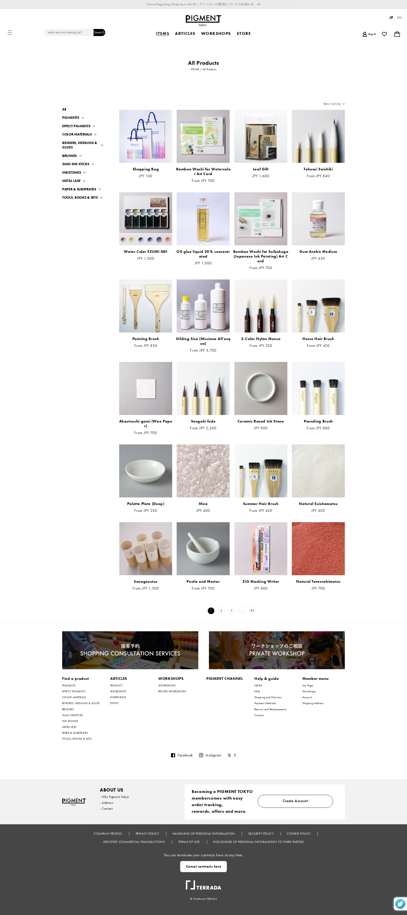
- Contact (106, 808)
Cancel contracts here (203, 866)
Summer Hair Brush (261, 503)
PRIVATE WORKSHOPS (172, 691)
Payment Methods (265, 703)
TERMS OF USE (189, 842)
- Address (106, 802)
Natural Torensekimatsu (318, 581)
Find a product (75, 678)
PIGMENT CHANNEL (224, 678)
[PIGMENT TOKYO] (74, 802)
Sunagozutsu (146, 581)
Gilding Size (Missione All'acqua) (203, 341)
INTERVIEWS (118, 697)
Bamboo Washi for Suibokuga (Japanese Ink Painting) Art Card (261, 256)
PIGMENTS (70, 117)
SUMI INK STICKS (75, 164)
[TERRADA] (203, 883)
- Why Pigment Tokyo (114, 797)
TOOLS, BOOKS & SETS (80, 197)
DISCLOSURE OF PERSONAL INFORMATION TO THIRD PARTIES (258, 842)
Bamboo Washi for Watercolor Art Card (203, 171)
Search (99, 32)
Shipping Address (313, 703)
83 (252, 610)
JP (391, 17)
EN (399, 17)
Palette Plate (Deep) (145, 503)
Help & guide (266, 678)
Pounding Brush (318, 421)
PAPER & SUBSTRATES (79, 189)
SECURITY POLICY (261, 833)
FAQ (257, 691)
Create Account (295, 800)
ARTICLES (118, 678)
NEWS (258, 685)
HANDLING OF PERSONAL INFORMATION (204, 833)
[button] (10, 32)
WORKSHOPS (171, 678)
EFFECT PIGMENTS (76, 126)
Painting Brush (145, 338)
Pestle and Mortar (203, 581)
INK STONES (70, 721)
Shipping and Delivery (268, 697)
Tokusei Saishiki (318, 169)
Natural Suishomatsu (318, 503)
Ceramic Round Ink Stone (261, 421)
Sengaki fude (203, 421)
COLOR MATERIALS (77, 134)
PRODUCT (116, 685)
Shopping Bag (146, 169)
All (64, 109)
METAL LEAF (71, 181)
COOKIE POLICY (299, 833)
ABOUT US (111, 790)
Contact (259, 715)
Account (307, 697)
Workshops (309, 691)
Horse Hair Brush (318, 338)
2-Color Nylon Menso (260, 338)
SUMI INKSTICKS (72, 715)
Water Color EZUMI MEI (145, 251)
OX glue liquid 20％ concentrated (203, 254)
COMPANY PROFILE (108, 833)
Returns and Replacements (270, 709)
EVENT (114, 703)
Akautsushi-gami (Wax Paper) (145, 423)
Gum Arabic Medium (318, 251)
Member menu (315, 678)
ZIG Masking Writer (260, 581)
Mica (203, 503)
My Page (307, 685)
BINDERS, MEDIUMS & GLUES (79, 145)
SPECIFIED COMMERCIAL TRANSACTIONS (134, 842)
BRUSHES (69, 156)
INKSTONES (71, 172)
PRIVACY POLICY (148, 833)
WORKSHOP (118, 691)
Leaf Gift (261, 169)
